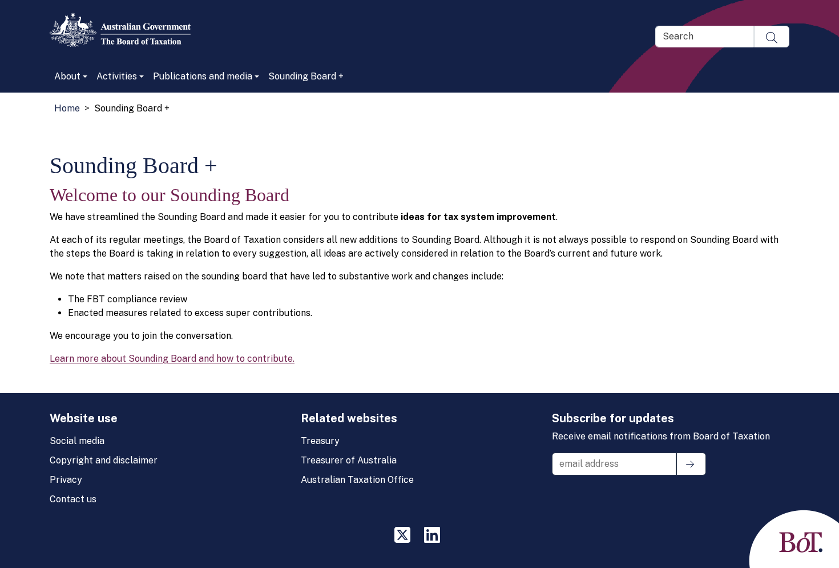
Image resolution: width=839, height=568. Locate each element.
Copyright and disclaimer (104, 460)
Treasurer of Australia (349, 460)
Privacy (66, 479)
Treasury (320, 440)
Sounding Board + (306, 76)
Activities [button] (116, 76)
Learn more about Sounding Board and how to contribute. (172, 358)
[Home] (125, 30)
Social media (77, 440)
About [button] (67, 76)
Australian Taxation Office (357, 479)
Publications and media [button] (202, 76)
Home (67, 108)
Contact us (73, 499)
